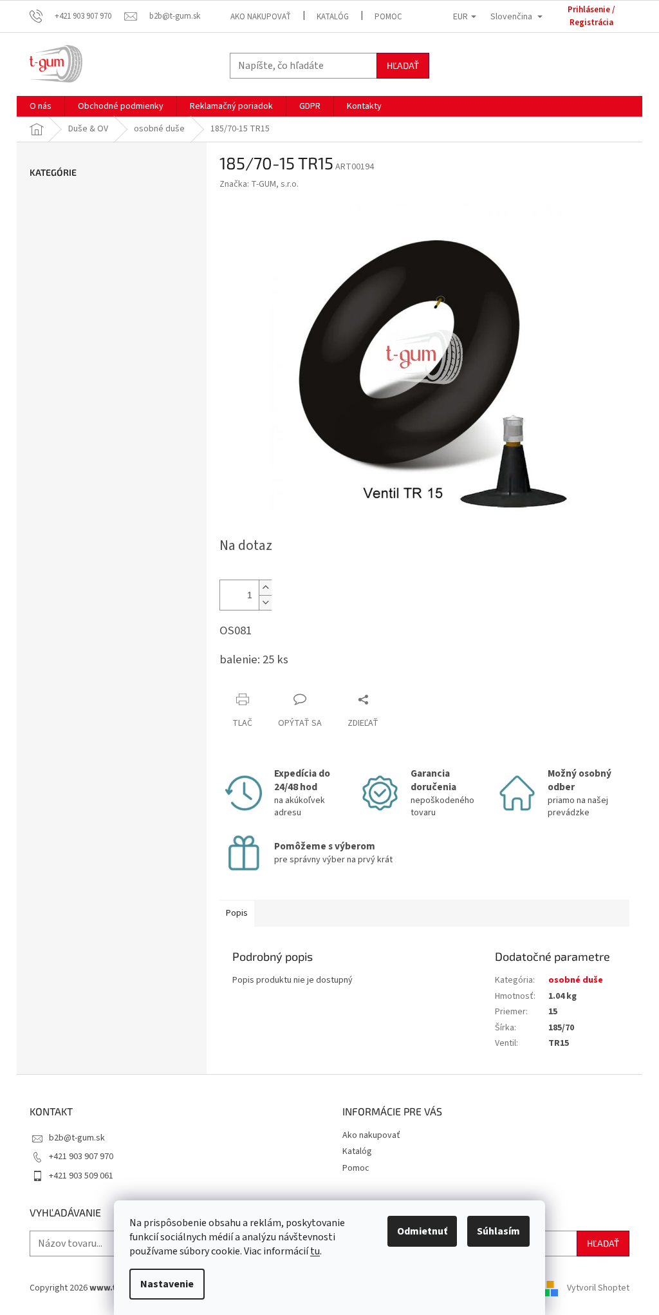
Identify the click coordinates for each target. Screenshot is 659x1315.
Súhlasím (498, 1231)
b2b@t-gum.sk (77, 1137)
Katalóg (333, 17)
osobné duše (575, 980)
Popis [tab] (237, 913)
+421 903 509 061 (81, 1175)
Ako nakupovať (260, 17)
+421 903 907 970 (81, 1156)
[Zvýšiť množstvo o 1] (265, 587)
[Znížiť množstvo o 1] (265, 602)
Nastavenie (167, 1284)
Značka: (259, 184)
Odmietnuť (422, 1231)
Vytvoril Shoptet (598, 1288)
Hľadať (403, 65)
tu (315, 1251)
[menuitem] (40, 106)
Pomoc (388, 17)
